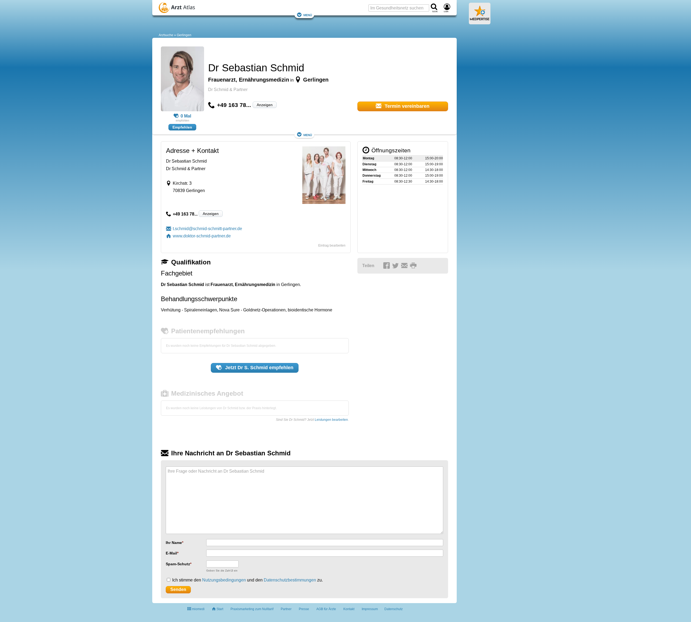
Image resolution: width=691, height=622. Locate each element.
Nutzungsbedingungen (224, 580)
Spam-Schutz (178, 564)
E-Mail (171, 553)
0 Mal (186, 116)
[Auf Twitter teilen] (396, 266)
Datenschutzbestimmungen (290, 580)
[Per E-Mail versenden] (405, 266)
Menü (307, 14)
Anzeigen (265, 105)
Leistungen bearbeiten (331, 420)
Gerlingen (184, 35)
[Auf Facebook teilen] (387, 266)
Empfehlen (182, 127)
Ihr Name (174, 542)
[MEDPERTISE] (479, 22)
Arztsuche (166, 35)
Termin (406, 106)
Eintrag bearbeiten (332, 245)
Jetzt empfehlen (258, 367)
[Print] (414, 266)
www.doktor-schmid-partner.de (202, 236)
